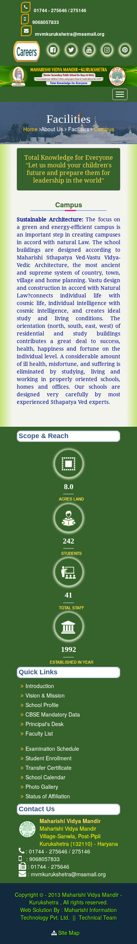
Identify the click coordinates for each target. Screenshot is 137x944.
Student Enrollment (48, 758)
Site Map (72, 932)
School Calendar (45, 777)
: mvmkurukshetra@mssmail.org (67, 874)
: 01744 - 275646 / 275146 (58, 851)
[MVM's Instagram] (107, 49)
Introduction (39, 686)
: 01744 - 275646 (48, 866)
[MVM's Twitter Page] (71, 49)
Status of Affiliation (47, 796)
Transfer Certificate (48, 767)
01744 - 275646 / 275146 (60, 10)
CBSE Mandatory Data (52, 714)
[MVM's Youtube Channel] (89, 49)
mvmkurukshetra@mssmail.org (69, 34)
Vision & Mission (45, 695)
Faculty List (39, 733)
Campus (104, 129)
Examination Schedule (52, 748)
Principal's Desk (44, 724)
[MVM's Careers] (26, 51)
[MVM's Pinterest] (125, 49)
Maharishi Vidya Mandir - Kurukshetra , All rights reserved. (76, 898)
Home (31, 129)
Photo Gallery (41, 786)
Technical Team (98, 917)
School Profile (42, 705)
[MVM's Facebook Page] (53, 49)
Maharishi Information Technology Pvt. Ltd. (69, 913)
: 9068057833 (41, 859)
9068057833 (45, 22)
